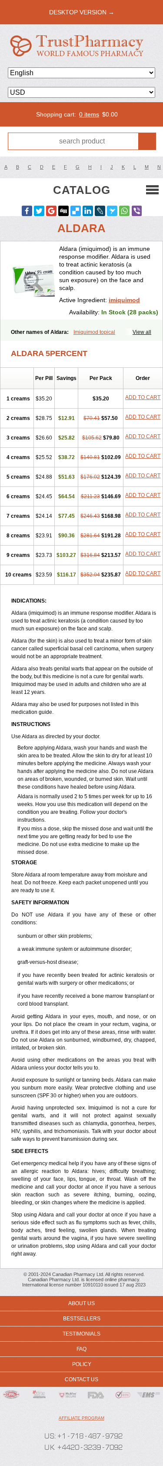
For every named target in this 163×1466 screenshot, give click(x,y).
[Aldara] (33, 280)
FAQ (81, 1349)
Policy (81, 1364)
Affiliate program (81, 1418)
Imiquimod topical (94, 332)
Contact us (81, 1379)
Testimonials (81, 1334)
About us (81, 1303)
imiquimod (124, 300)
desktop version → (81, 12)
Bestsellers (81, 1319)
